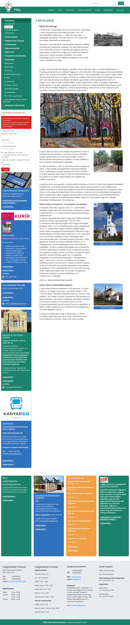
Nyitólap (51, 10)
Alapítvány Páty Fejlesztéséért (79, 481)
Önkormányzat (11, 37)
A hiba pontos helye (7, 131)
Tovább (5, 169)
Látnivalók (8, 27)
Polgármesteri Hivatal (14, 40)
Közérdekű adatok (11, 85)
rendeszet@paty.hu (78, 605)
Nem (9, 165)
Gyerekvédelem (10, 92)
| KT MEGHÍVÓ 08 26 (13, 387)
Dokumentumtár (12, 48)
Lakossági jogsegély (11, 89)
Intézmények (10, 44)
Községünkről (10, 24)
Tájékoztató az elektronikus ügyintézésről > (15, 202)
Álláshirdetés (9, 67)
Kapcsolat (120, 10)
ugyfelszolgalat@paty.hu (17, 581)
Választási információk (15, 105)
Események (70, 10)
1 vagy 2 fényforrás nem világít (12, 152)
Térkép (97, 10)
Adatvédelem (9, 63)
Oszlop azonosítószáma (8, 146)
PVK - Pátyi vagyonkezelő (13, 96)
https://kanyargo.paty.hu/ (13, 433)
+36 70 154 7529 (14, 451)
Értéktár (7, 78)
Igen (4, 165)
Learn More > (8, 207)
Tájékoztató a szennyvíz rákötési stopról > (110, 518)
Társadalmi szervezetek (15, 56)
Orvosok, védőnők (84, 10)
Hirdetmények (9, 81)
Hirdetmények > (9, 497)
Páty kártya (8, 71)
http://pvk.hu (76, 577)
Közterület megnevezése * (9, 134)
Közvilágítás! (108, 10)
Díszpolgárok (10, 33)
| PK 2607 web (10, 277)
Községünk (9, 20)
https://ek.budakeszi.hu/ (49, 521)
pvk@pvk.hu (76, 579)
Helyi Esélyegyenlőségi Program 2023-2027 (15, 100)
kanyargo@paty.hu (15, 454)
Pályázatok (9, 59)
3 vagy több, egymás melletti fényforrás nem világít (14, 156)
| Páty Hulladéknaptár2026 (15, 303)
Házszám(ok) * (5, 140)
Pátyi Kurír (9, 52)
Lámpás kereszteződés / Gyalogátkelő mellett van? (15, 161)
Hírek (60, 10)
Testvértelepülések (11, 30)
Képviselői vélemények (12, 74)
